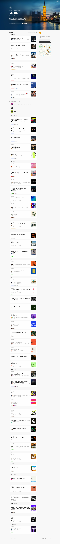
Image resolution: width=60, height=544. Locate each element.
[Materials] (24, 402)
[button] (23, 39)
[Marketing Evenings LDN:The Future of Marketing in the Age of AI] (24, 190)
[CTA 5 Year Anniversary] (24, 316)
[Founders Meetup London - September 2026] (24, 291)
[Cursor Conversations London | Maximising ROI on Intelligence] (24, 421)
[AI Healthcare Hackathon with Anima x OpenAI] (24, 394)
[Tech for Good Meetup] (24, 139)
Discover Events (53, 1)
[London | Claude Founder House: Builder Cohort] (24, 488)
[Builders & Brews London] (24, 413)
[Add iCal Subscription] (34, 32)
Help (17, 538)
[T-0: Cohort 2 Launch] (24, 364)
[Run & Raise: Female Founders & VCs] (24, 166)
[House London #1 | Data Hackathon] (24, 47)
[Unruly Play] (24, 156)
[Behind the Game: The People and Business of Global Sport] (24, 299)
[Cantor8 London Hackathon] (24, 39)
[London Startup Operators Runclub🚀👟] (24, 94)
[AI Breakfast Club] (24, 77)
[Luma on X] (43, 538)
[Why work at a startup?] (24, 350)
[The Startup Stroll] (24, 244)
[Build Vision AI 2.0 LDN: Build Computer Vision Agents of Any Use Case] (24, 383)
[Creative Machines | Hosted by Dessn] (24, 334)
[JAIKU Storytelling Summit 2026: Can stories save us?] (24, 457)
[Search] (36, 32)
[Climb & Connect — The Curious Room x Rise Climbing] (24, 253)
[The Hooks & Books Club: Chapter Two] (24, 225)
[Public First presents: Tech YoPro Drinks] (24, 174)
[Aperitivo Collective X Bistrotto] (24, 272)
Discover (12, 538)
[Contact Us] (45, 538)
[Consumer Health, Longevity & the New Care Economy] (24, 121)
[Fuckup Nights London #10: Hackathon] (24, 130)
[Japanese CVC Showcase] (24, 307)
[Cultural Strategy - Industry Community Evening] (24, 374)
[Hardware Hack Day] (24, 66)
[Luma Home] (2, 1)
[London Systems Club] (24, 181)
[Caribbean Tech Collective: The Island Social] (24, 446)
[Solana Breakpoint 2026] (24, 530)
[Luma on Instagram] (42, 538)
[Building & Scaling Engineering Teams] (24, 357)
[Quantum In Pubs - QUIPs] (24, 214)
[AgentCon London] (24, 282)
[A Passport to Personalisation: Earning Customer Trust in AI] (24, 325)
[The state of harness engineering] (24, 479)
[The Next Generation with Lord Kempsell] (24, 86)
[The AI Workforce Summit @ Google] (24, 438)
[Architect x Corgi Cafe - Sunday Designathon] (24, 263)
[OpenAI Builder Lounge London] (24, 198)
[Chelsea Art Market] (24, 469)
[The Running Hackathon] (24, 55)
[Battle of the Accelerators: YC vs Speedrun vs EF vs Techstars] (24, 206)
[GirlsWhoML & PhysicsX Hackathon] (24, 429)
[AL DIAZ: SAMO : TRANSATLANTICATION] (24, 498)
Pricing (15, 538)
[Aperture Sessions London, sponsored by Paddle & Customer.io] (24, 147)
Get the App (48, 538)
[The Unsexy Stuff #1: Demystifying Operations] (24, 342)
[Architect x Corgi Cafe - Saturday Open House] (24, 235)
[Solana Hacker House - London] (24, 519)
